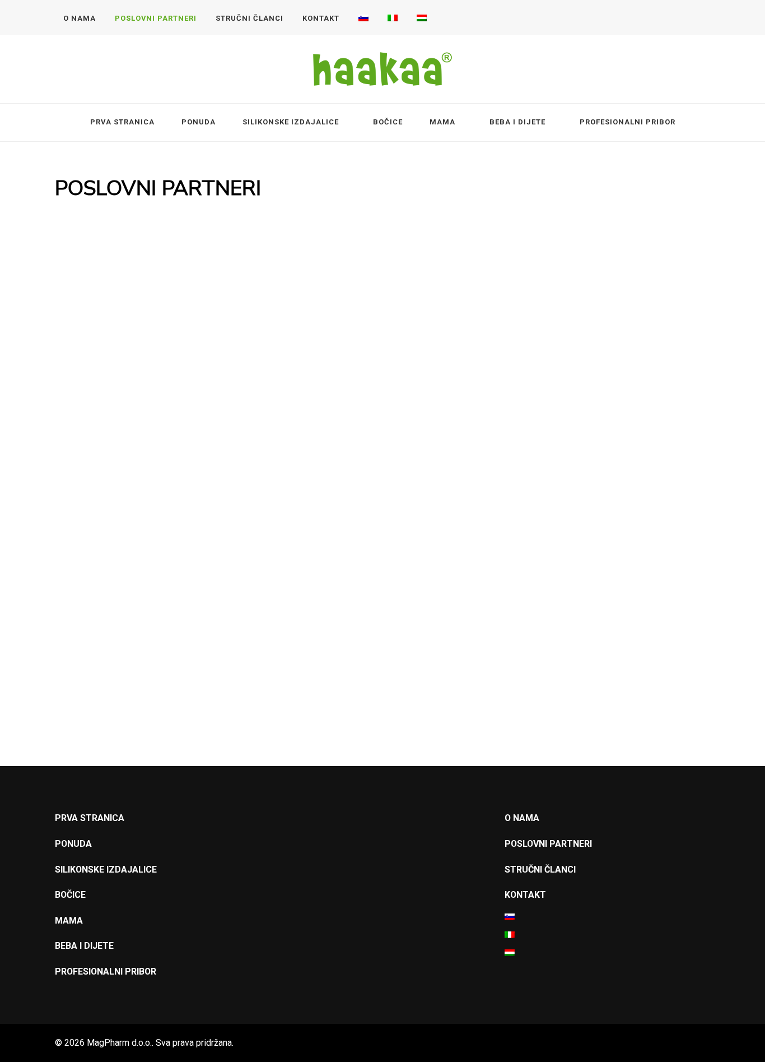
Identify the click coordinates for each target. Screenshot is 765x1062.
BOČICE (388, 122)
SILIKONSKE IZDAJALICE (290, 122)
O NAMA (79, 18)
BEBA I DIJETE (517, 122)
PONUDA (198, 122)
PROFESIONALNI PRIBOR (627, 122)
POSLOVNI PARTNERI (156, 18)
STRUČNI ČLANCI (249, 18)
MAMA (442, 122)
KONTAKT (320, 18)
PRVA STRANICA (122, 122)
